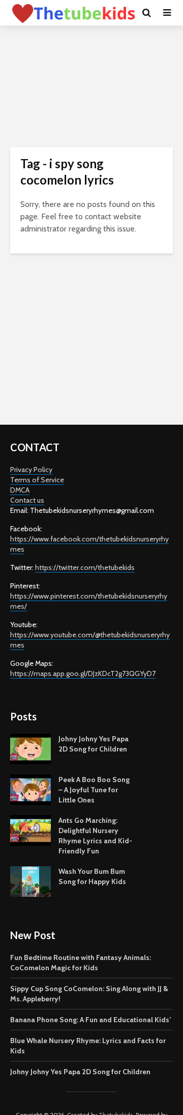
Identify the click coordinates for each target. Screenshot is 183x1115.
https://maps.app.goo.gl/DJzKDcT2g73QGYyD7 (83, 673)
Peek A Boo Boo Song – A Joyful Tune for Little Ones (94, 790)
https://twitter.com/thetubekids (85, 567)
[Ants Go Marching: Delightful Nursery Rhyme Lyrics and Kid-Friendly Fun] (30, 830)
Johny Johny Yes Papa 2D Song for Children (80, 1071)
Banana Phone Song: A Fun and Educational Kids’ (90, 1019)
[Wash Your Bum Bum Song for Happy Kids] (30, 881)
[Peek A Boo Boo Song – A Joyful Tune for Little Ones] (30, 789)
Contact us (27, 500)
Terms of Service (37, 479)
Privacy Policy (31, 469)
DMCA (19, 490)
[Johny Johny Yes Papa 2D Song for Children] (30, 748)
